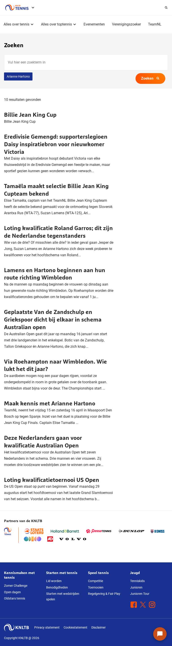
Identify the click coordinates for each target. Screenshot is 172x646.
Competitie (95, 581)
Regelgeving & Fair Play (104, 593)
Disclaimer (98, 627)
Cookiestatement (75, 627)
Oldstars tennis (14, 598)
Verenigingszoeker (126, 24)
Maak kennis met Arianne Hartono (49, 403)
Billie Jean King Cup (30, 114)
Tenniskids (137, 581)
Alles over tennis (16, 24)
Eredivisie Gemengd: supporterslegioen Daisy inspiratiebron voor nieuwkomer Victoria (56, 144)
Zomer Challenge (15, 585)
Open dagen (12, 592)
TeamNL (154, 24)
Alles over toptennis (56, 24)
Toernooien (95, 587)
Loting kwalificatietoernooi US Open (51, 479)
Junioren (136, 587)
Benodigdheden (57, 587)
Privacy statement (47, 627)
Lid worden (54, 581)
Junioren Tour (139, 593)
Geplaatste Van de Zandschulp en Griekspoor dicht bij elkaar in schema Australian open (52, 319)
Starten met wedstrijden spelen (62, 596)
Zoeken (147, 78)
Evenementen (94, 24)
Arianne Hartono (18, 76)
